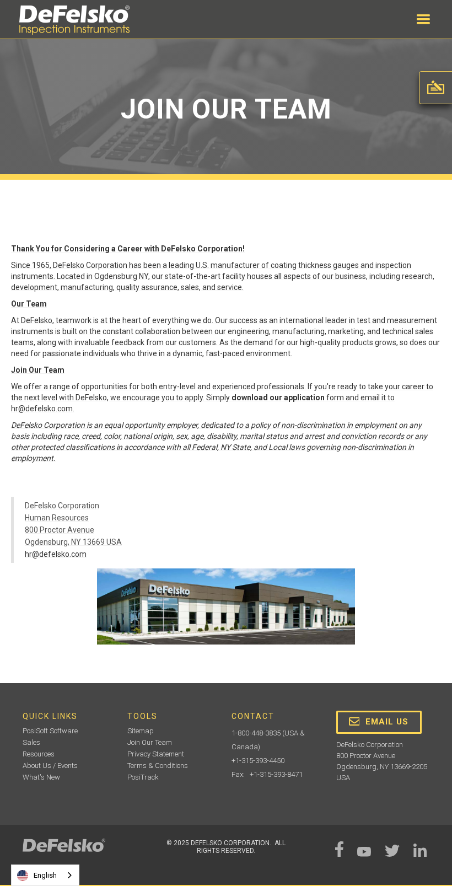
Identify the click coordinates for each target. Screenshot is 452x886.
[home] (74, 20)
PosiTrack (143, 777)
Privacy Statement (155, 754)
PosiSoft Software (50, 731)
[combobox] (45, 875)
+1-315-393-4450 (258, 760)
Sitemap (140, 731)
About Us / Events (50, 765)
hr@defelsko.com (56, 554)
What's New (41, 777)
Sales (31, 742)
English (45, 875)
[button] (423, 19)
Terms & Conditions (157, 765)
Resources (39, 754)
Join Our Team (149, 742)
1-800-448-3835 (256, 733)
